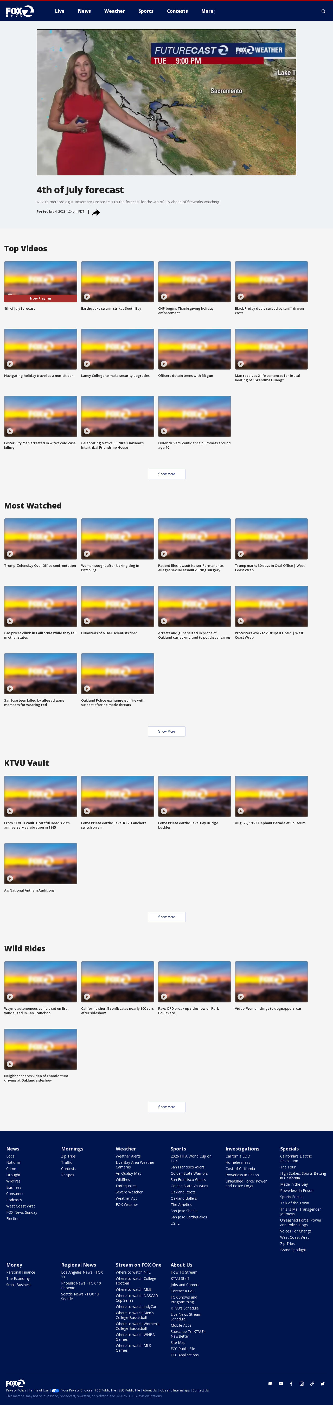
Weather (126, 1149)
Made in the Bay (294, 1184)
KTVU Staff (180, 1278)
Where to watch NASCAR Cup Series (137, 1298)
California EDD (238, 1156)
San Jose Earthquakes (189, 1217)
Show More (166, 474)
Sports (178, 1149)
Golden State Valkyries (189, 1185)
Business (13, 1187)
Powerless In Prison (242, 1174)
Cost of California (240, 1168)
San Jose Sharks (184, 1210)
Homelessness (238, 1162)
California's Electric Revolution (296, 1158)
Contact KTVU (182, 1290)
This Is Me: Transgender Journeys (300, 1211)
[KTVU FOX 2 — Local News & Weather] (23, 11)
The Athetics (181, 1204)
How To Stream (184, 1272)
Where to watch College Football (136, 1281)
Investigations (242, 1149)
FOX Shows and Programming (184, 1299)
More (207, 11)
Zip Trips (68, 1156)
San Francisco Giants (188, 1179)
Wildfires (13, 1181)
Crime (11, 1168)
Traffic (66, 1162)
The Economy (18, 1278)
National (13, 1162)
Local (10, 1156)
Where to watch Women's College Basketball (137, 1326)
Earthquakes (126, 1185)
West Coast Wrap (21, 1206)
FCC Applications (185, 1354)
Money (14, 1265)
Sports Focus (291, 1196)
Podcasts (14, 1199)
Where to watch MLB (134, 1289)
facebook (291, 1383)
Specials (289, 1149)
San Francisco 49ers (187, 1167)
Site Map (178, 1342)
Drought (13, 1174)
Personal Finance (20, 1272)
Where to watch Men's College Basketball (135, 1315)
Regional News (78, 1265)
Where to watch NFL (133, 1272)
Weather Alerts (128, 1156)
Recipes (67, 1174)
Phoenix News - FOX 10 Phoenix (81, 1285)
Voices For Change (296, 1231)
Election (13, 1218)
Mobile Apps (181, 1325)
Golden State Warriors (189, 1173)
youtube (281, 1383)
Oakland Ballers (184, 1198)
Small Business (18, 1284)
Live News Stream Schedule (186, 1316)
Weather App (127, 1198)
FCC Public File (183, 1348)
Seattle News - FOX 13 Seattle (80, 1296)
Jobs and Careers (185, 1284)
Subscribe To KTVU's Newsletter (188, 1334)
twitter (322, 1383)
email (270, 1383)
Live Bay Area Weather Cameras (135, 1164)
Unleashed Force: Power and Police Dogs (246, 1183)
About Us (181, 1265)
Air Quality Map (129, 1173)
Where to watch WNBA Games (135, 1337)
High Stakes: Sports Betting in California (303, 1175)
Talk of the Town (294, 1202)
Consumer (15, 1193)
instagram (302, 1383)
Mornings (72, 1149)
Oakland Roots (183, 1192)
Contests (68, 1168)
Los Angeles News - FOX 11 (82, 1274)
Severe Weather (129, 1192)
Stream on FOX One (139, 1265)
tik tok (312, 1383)
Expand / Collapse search (324, 11)
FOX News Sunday (21, 1212)
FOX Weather (127, 1204)
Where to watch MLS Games (133, 1348)
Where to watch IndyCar (136, 1306)
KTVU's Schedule (185, 1308)
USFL (175, 1223)
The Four (288, 1167)
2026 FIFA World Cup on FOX (191, 1158)
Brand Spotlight (293, 1249)
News (12, 1149)
